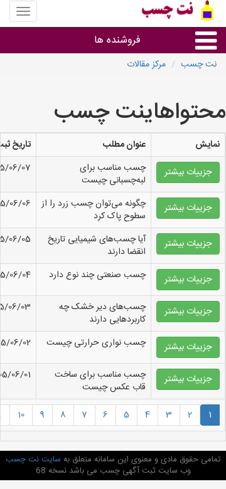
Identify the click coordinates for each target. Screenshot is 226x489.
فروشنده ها (117, 40)
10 (21, 415)
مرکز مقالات (146, 64)
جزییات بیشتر (188, 172)
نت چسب (199, 64)
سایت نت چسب (33, 459)
